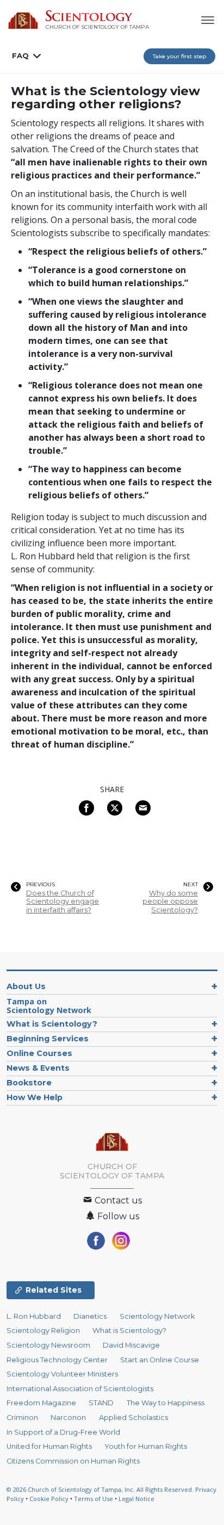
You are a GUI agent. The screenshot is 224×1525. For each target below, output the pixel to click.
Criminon (22, 1417)
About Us (26, 986)
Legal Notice (136, 1499)
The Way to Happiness (165, 1403)
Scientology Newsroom (48, 1345)
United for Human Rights (49, 1446)
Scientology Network (157, 1316)
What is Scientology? (52, 1024)
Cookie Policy (49, 1499)
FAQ (20, 55)
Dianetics (90, 1316)
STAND (101, 1403)
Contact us (117, 1200)
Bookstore (29, 1083)
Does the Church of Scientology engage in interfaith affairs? (62, 901)
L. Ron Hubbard (34, 1316)
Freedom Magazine (41, 1403)
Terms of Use (93, 1499)
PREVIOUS (40, 884)
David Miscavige (131, 1345)
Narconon (68, 1417)
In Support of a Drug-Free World (63, 1432)
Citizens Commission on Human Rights (73, 1461)
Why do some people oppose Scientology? (170, 901)
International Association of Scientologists (80, 1389)
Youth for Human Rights (145, 1446)
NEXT (190, 884)
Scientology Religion (43, 1330)
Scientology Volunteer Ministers (62, 1374)
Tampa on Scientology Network (49, 1005)
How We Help (35, 1097)
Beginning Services (48, 1039)
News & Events (38, 1068)
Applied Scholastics (133, 1417)
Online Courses (39, 1053)
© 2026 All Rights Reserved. (101, 1489)
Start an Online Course (159, 1360)
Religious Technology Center (57, 1360)
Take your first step (179, 56)
